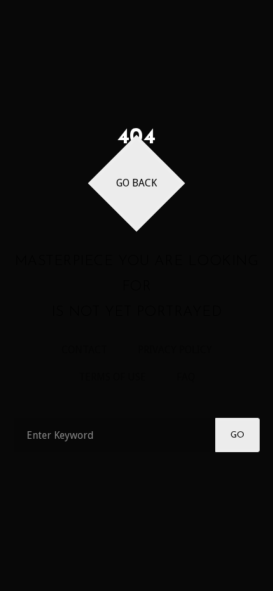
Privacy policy (175, 350)
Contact (84, 350)
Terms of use (112, 377)
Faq (185, 377)
